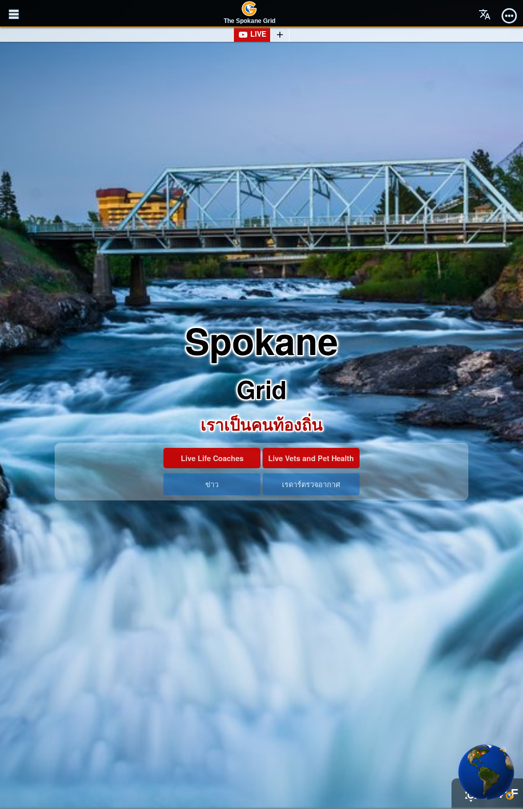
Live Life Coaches (212, 458)
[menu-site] (14, 14)
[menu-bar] (509, 14)
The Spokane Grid (249, 20)
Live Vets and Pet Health (311, 458)
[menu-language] (484, 14)
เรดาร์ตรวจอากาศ (311, 483)
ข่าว (212, 483)
